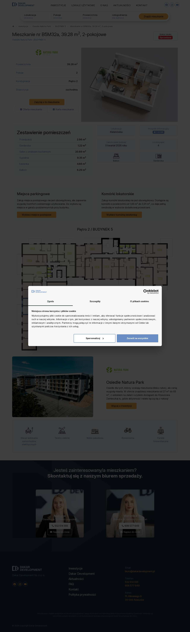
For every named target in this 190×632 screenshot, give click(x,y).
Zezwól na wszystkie (137, 338)
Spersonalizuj (93, 338)
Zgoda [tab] (50, 301)
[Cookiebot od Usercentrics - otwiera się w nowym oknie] (146, 291)
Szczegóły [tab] (95, 301)
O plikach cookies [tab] (139, 301)
